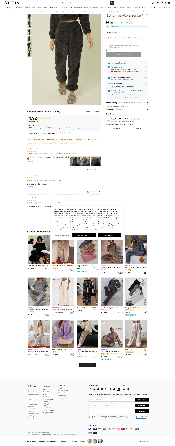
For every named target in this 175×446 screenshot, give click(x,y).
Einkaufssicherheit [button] (116, 83)
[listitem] (39, 255)
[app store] (124, 390)
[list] (105, 389)
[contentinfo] (119, 429)
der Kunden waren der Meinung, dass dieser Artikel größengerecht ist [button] (123, 46)
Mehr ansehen (87, 365)
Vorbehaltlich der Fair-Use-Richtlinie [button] (121, 79)
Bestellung (46, 397)
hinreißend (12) (63, 143)
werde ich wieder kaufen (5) (36, 139)
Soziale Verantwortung (34, 394)
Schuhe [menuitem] (121, 8)
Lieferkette (31, 397)
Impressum (31, 389)
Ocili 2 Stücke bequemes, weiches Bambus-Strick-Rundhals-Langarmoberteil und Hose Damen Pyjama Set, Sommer (112, 351)
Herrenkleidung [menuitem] (94, 8)
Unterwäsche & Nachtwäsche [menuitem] (79, 8)
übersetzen (30, 161)
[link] (157, 3)
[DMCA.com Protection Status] (95, 433)
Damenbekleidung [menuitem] (42, 8)
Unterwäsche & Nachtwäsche (41, 12)
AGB (29, 401)
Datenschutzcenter (141, 418)
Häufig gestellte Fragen (64, 398)
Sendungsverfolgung (48, 399)
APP (124, 385)
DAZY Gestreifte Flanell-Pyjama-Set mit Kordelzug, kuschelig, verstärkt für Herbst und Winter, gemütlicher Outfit (87, 351)
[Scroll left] (166, 8)
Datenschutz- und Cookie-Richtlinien (138, 416)
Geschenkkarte (62, 395)
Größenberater (47, 401)
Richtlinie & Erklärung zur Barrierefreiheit (49, 413)
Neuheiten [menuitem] (19, 8)
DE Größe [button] (114, 33)
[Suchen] (112, 3)
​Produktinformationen (49, 410)
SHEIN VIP (31, 411)
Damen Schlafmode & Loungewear (61, 12)
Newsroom (31, 406)
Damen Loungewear (78, 12)
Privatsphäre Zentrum (34, 434)
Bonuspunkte (61, 393)
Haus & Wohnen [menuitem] (106, 8)
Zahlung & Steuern (63, 390)
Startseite (29, 12)
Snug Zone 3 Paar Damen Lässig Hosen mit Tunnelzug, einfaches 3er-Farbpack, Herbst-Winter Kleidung (136, 308)
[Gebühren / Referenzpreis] (113, 23)
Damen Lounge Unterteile (92, 12)
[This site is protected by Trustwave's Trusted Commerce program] (90, 433)
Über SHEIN (31, 392)
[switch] (69, 133)
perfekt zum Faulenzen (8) (48, 143)
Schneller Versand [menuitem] (29, 8)
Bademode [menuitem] (53, 8)
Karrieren (30, 399)
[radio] (110, 37)
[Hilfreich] (88, 169)
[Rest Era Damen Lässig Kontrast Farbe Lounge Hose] (63, 292)
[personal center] (153, 3)
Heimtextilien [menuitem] (161, 8)
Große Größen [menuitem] (63, 8)
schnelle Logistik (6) (66, 139)
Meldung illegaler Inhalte (48, 404)
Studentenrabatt (32, 404)
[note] (63, 263)
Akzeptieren (93, 425)
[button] (165, 3)
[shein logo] (12, 3)
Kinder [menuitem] (115, 8)
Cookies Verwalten (69, 434)
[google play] (128, 390)
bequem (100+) (92, 139)
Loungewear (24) (80, 139)
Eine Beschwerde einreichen (32, 417)
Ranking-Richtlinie (48, 408)
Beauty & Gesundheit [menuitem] (148, 8)
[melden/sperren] (99, 169)
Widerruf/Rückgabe (48, 392)
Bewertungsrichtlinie (33, 121)
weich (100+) (74, 143)
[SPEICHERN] (145, 55)
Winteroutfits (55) (52, 139)
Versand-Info (46, 389)
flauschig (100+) (32, 143)
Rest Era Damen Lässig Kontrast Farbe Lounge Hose (63, 309)
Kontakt (60, 388)
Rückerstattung (47, 394)
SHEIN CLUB (31, 409)
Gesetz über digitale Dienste (33, 414)
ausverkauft (123, 55)
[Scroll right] (169, 8)
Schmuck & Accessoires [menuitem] (133, 8)
